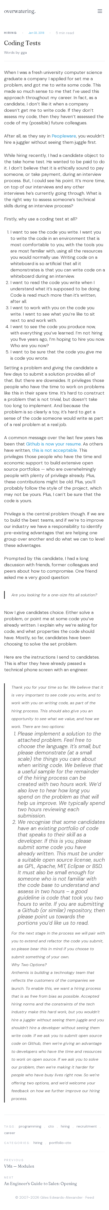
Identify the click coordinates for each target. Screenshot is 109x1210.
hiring (65, 1126)
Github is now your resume (53, 444)
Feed (89, 1197)
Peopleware (64, 136)
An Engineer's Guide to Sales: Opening (40, 1183)
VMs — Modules (19, 1166)
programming (30, 1126)
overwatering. (19, 11)
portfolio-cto (60, 1142)
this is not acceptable (54, 450)
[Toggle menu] (100, 11)
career (9, 1133)
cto (51, 1126)
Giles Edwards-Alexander (61, 1197)
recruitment (87, 1126)
